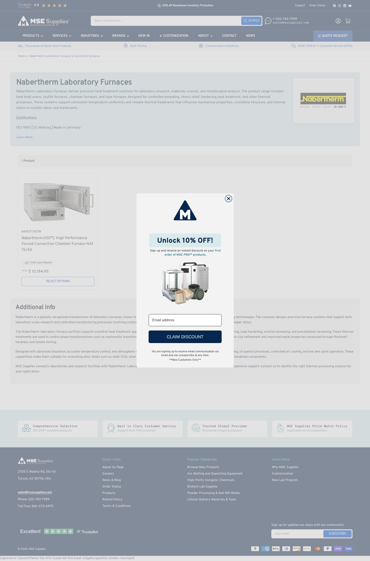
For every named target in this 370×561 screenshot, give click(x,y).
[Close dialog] (228, 198)
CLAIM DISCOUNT (185, 336)
